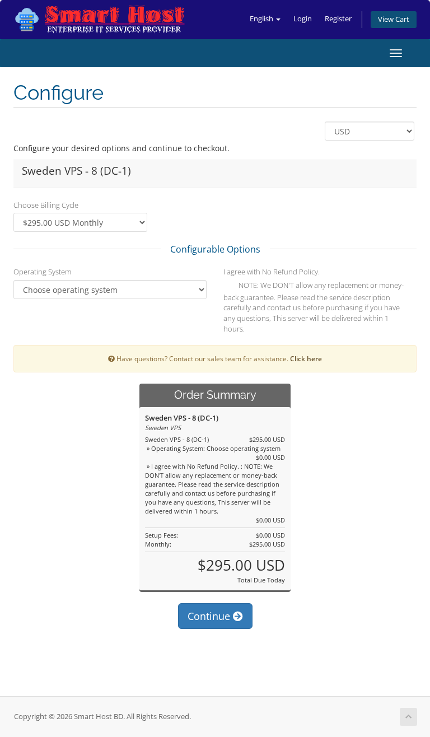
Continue (210, 616)
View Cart (393, 19)
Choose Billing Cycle (45, 205)
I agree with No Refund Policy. (271, 272)
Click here (306, 358)
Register (338, 19)
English (262, 19)
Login (302, 19)
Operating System (42, 272)
